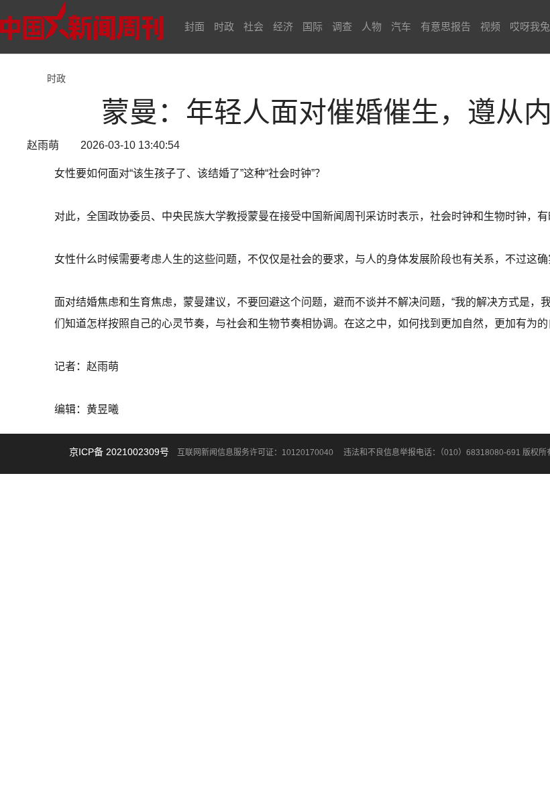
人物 (372, 26)
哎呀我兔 (530, 26)
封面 (194, 26)
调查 (342, 26)
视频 (490, 26)
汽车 (401, 26)
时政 (224, 26)
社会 (253, 26)
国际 (312, 26)
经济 (283, 26)
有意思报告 (446, 26)
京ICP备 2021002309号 (119, 451)
